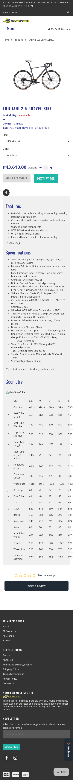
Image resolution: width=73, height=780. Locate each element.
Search (6, 655)
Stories (6, 640)
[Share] (6, 192)
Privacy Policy (10, 678)
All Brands (8, 635)
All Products (9, 631)
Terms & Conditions (13, 674)
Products (18, 39)
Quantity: (32, 167)
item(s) (60, 29)
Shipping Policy (11, 669)
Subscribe (11, 747)
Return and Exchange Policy (17, 664)
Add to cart (16, 178)
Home (6, 39)
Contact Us (8, 683)
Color (6, 148)
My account (11, 12)
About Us (8, 660)
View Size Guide (17, 392)
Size (5, 135)
